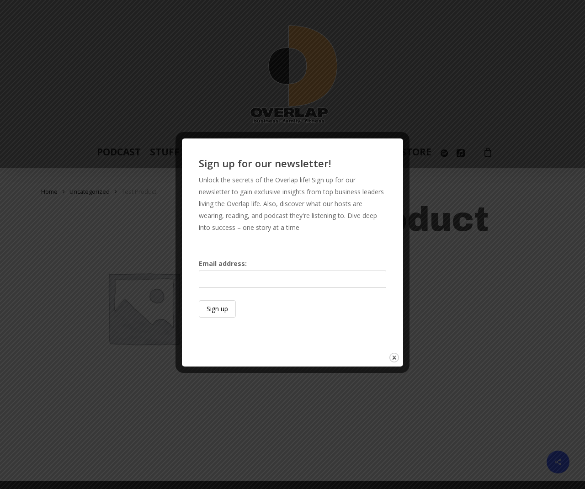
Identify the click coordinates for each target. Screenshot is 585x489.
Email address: (223, 263)
